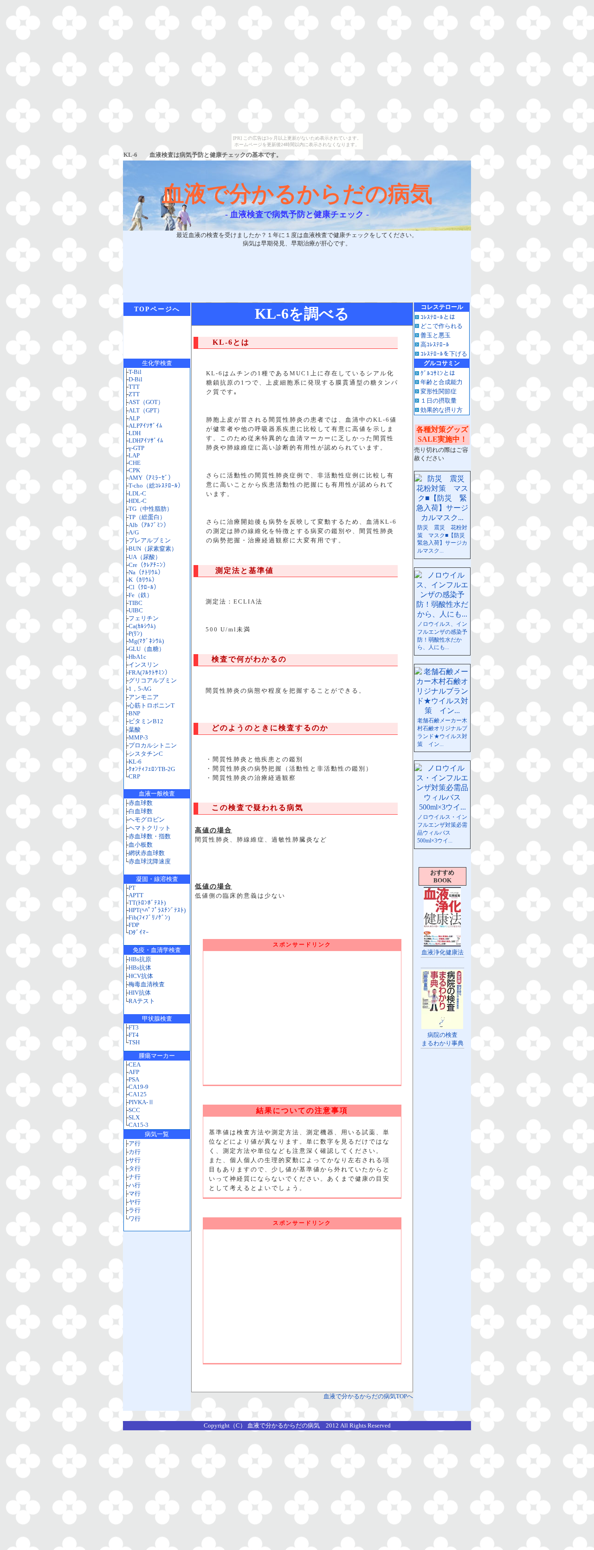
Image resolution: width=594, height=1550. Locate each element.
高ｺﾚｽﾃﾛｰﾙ (434, 344)
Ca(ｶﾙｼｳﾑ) (142, 626)
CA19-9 (138, 1086)
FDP (134, 924)
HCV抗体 (141, 975)
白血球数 (141, 811)
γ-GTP (136, 447)
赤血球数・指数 (150, 836)
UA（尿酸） (145, 556)
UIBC (136, 610)
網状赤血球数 (147, 852)
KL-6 (135, 761)
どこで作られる (441, 325)
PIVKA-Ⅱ (141, 1102)
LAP (134, 455)
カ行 (135, 1151)
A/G (134, 532)
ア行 (135, 1143)
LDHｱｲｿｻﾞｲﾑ (146, 440)
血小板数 (141, 844)
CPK (134, 470)
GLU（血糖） (147, 648)
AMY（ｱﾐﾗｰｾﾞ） (151, 477)
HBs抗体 (140, 967)
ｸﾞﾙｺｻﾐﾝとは (437, 373)
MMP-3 (138, 737)
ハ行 (135, 1185)
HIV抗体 (140, 992)
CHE (135, 462)
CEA (135, 1064)
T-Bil (135, 371)
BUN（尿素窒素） (153, 548)
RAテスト (142, 1000)
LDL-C (137, 493)
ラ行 (135, 1210)
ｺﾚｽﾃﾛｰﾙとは (437, 317)
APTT (136, 895)
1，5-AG (140, 688)
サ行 (135, 1160)
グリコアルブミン (153, 680)
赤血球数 (141, 802)
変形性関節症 (438, 391)
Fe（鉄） (141, 595)
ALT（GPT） (146, 410)
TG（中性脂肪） (151, 508)
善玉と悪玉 (435, 335)
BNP (134, 713)
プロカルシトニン (153, 745)
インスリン (144, 664)
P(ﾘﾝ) (135, 633)
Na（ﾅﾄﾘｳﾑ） (146, 572)
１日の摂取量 (438, 400)
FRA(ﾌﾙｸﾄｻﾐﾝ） (150, 672)
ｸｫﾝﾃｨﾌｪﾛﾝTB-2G (152, 768)
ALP (134, 418)
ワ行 (135, 1218)
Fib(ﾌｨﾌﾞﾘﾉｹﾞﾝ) (149, 917)
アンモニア (144, 697)
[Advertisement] (297, 271)
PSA (134, 1079)
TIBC (135, 602)
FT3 (134, 1027)
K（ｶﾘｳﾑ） (143, 579)
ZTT (134, 394)
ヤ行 (135, 1201)
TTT (134, 386)
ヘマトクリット (150, 827)
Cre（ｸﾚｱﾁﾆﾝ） (149, 564)
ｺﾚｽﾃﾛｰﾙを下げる (443, 353)
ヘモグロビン (147, 819)
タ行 (135, 1168)
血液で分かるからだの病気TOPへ (368, 1396)
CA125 (138, 1094)
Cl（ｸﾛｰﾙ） (144, 587)
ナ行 (135, 1176)
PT (132, 887)
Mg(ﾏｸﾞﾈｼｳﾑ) (146, 640)
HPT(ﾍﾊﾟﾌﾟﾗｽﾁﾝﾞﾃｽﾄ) (157, 910)
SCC (134, 1109)
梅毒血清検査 (147, 984)
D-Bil (135, 379)
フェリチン (144, 618)
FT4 (134, 1034)
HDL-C (138, 500)
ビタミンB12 (146, 721)
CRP (134, 776)
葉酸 (135, 729)
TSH (134, 1042)
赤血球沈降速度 (150, 861)
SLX (134, 1117)
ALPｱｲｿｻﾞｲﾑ (145, 425)
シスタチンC (146, 753)
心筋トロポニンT (151, 705)
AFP (134, 1071)
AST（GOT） (146, 402)
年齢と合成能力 (441, 382)
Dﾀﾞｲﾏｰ (139, 932)
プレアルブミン (150, 540)
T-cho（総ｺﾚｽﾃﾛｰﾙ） (156, 485)
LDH (135, 433)
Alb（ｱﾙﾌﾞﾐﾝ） (149, 524)
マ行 (135, 1193)
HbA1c (137, 656)
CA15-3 (138, 1124)
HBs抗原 (140, 959)
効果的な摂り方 (441, 409)
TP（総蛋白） (147, 517)
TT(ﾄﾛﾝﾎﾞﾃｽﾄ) (147, 902)
